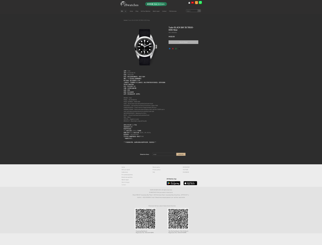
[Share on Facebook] (170, 49)
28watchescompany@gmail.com (164, 197)
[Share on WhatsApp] (176, 49)
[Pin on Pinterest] (173, 49)
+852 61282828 (146, 197)
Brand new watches (127, 177)
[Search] (199, 11)
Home (125, 20)
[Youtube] (192, 2)
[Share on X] (179, 49)
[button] (137, 11)
